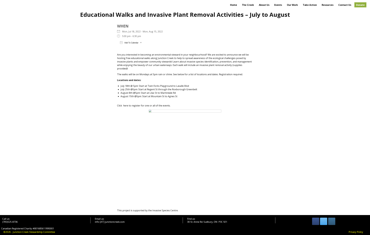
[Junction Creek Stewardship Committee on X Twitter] (323, 221)
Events (278, 5)
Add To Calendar (131, 43)
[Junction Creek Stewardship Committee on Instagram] (331, 221)
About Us (264, 5)
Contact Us (344, 5)
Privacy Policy (356, 232)
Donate (360, 5)
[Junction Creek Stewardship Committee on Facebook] (315, 221)
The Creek (248, 5)
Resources (327, 5)
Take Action (310, 5)
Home (233, 5)
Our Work (292, 5)
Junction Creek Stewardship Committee (34, 232)
